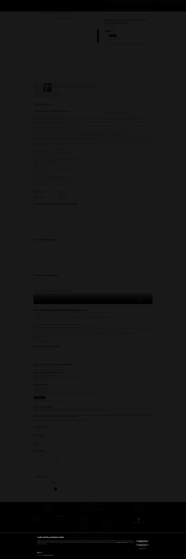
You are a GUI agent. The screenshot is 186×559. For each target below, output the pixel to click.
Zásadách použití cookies (121, 542)
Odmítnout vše (142, 541)
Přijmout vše (142, 545)
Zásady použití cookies (48, 555)
